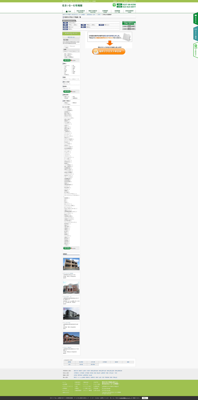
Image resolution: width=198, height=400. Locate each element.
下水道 (66, 245)
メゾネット (67, 152)
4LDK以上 (66, 74)
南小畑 (81, 364)
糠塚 (128, 362)
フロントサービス (69, 217)
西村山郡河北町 (94, 370)
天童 (103, 377)
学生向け (67, 142)
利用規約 (65, 388)
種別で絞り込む (71, 37)
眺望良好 (67, 130)
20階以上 (67, 229)
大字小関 (93, 362)
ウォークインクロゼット (70, 193)
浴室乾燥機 (67, 180)
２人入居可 (67, 122)
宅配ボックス (68, 210)
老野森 (69, 362)
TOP (69, 11)
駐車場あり (67, 223)
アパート (66, 46)
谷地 (95, 373)
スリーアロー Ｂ (67, 296)
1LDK (74, 67)
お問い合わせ (97, 390)
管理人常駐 (67, 128)
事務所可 (67, 121)
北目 (69, 364)
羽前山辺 (115, 377)
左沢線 (75, 375)
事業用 (76, 388)
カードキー (67, 134)
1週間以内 (75, 98)
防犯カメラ (67, 214)
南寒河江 (93, 377)
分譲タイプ (67, 127)
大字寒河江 (76, 373)
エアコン (67, 189)
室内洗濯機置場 (68, 148)
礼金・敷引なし (67, 55)
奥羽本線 (80, 375)
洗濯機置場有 (68, 168)
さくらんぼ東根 (81, 377)
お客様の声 (96, 386)
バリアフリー (68, 124)
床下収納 (67, 192)
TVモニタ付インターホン (70, 208)
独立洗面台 (67, 187)
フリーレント (68, 133)
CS (65, 199)
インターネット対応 (69, 205)
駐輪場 (66, 163)
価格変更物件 (78, 390)
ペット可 (86, 384)
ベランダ (67, 154)
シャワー (67, 186)
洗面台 (66, 183)
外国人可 (67, 137)
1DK (65, 67)
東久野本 (93, 364)
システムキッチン (69, 174)
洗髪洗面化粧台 (68, 184)
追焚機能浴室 (68, 178)
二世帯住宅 (67, 131)
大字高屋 (82, 373)
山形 (100, 377)
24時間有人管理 (68, 216)
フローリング (68, 149)
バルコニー (67, 155)
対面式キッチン (68, 175)
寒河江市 (76, 370)
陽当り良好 (67, 113)
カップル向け (68, 143)
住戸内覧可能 (68, 220)
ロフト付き (67, 151)
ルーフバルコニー (69, 157)
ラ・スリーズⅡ (67, 322)
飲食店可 (67, 238)
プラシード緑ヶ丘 (67, 347)
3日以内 (66, 98)
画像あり (66, 102)
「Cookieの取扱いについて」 (125, 398)
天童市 (88, 370)
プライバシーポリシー (68, 386)
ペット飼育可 (68, 108)
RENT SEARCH (93, 11)
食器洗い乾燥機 (68, 172)
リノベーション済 (69, 118)
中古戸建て (77, 384)
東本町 (116, 362)
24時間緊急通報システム (70, 211)
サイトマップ (66, 390)
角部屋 (66, 234)
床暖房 (66, 190)
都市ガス (67, 243)
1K (73, 65)
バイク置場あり (68, 164)
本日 (74, 96)
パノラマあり (67, 104)
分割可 (66, 125)
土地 (76, 386)
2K (65, 68)
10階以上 (67, 228)
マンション (72, 46)
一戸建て (66, 47)
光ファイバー (68, 204)
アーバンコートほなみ (68, 273)
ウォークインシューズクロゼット (71, 196)
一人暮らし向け (87, 388)
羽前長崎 (107, 377)
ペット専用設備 (68, 110)
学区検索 (96, 388)
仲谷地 (91, 373)
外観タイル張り (68, 169)
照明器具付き (68, 161)
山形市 (84, 370)
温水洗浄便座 (68, 181)
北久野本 (81, 362)
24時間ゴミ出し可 (69, 219)
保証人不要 (67, 119)
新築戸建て (77, 382)
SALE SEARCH (81, 11)
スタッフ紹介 (97, 384)
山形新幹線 (85, 375)
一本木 (115, 373)
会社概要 (65, 384)
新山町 (98, 373)
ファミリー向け (68, 146)
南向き (66, 232)
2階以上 (66, 225)
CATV (66, 202)
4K (65, 73)
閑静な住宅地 (68, 115)
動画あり (75, 102)
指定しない (67, 96)
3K (73, 70)
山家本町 (103, 373)
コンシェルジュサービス (70, 222)
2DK (74, 68)
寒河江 (75, 377)
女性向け (67, 145)
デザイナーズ (68, 116)
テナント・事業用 (88, 390)
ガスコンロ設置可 (69, 139)
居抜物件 (67, 240)
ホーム (64, 382)
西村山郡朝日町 (118, 370)
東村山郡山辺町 (110, 370)
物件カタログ (66, 392)
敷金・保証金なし (68, 54)
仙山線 (90, 375)
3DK (65, 71)
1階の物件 (67, 226)
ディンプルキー (68, 213)
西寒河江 (88, 377)
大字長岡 (105, 362)
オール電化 (67, 158)
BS (65, 201)
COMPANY (105, 11)
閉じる (144, 398)
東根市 (80, 370)
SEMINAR (117, 11)
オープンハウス (68, 136)
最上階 (66, 231)
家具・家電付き (68, 166)
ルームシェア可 (68, 140)
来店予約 (96, 382)
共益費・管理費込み (68, 57)
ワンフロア (67, 235)
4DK (74, 73)
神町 (97, 377)
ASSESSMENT (129, 11)
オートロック (68, 207)
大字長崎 (87, 373)
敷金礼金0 (86, 382)
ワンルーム (66, 65)
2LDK (65, 70)
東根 (111, 377)
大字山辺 (111, 373)
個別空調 (67, 241)
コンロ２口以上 (68, 171)
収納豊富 (67, 198)
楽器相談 (67, 112)
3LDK (74, 71)
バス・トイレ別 (68, 177)
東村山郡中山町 (102, 370)
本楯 (107, 373)
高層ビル (67, 237)
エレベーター (68, 160)
